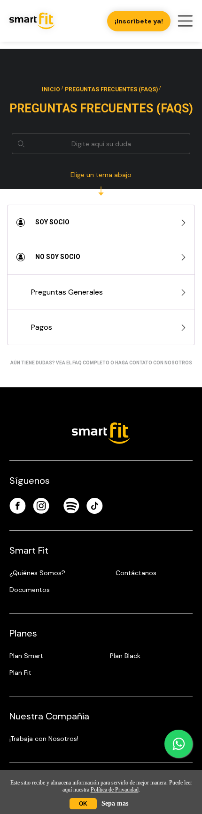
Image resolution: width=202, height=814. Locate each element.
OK (83, 803)
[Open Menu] (185, 21)
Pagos (41, 327)
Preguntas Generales (67, 292)
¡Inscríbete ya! (139, 21)
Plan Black (125, 655)
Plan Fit (20, 672)
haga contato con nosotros (153, 362)
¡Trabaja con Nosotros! (43, 738)
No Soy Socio (57, 256)
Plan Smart (26, 655)
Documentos (29, 589)
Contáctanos (136, 573)
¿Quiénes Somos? (37, 573)
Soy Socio (52, 222)
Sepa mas (114, 803)
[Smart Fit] (32, 21)
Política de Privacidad (115, 789)
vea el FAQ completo (82, 362)
